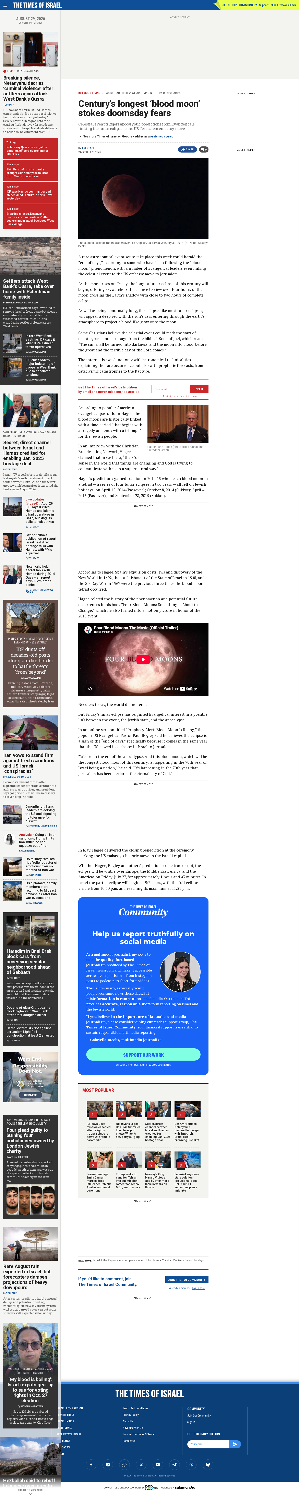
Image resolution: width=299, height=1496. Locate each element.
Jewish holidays (194, 1260)
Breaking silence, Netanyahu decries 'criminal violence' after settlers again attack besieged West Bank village (30, 219)
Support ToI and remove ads (277, 5)
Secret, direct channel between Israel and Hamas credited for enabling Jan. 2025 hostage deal (157, 1132)
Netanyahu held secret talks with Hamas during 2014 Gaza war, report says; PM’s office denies (40, 576)
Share (190, 149)
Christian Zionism (172, 1260)
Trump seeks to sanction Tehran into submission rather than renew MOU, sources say (128, 1181)
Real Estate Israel (69, 1434)
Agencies (11, 777)
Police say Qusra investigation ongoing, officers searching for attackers (27, 151)
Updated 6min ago (27, 71)
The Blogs (63, 1441)
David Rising (50, 826)
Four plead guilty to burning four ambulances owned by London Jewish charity (30, 1140)
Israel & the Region (104, 1260)
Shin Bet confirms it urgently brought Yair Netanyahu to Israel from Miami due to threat (28, 173)
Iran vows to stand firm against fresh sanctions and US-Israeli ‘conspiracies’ (28, 763)
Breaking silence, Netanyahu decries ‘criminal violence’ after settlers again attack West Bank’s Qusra (28, 88)
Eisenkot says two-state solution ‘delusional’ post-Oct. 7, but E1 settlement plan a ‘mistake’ (187, 1182)
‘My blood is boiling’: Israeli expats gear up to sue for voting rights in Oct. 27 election (30, 1390)
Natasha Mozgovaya (32, 1406)
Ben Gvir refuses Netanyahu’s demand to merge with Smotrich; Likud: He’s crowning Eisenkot (187, 1132)
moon (139, 1260)
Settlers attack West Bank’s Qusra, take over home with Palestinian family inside (28, 289)
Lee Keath (33, 826)
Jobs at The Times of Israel (139, 1434)
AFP (11, 1157)
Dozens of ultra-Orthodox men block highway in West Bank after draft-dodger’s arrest (29, 1011)
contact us (129, 1441)
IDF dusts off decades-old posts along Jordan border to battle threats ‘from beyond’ (30, 660)
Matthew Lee (35, 903)
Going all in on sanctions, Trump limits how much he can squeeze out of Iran (37, 840)
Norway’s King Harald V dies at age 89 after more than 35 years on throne (157, 1181)
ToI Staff (88, 148)
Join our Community (239, 5)
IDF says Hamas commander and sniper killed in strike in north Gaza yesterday (29, 195)
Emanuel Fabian (14, 303)
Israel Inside (65, 1421)
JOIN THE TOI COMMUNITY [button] (186, 1279)
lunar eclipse (126, 1260)
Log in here (198, 1288)
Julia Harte (34, 875)
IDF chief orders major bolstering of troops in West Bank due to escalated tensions (41, 367)
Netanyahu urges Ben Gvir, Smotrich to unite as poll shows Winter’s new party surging (128, 1130)
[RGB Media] (152, 1487)
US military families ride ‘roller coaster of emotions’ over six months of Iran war (42, 864)
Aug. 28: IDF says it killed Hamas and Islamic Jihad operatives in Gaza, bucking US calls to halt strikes (40, 513)
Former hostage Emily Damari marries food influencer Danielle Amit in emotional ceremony (99, 1182)
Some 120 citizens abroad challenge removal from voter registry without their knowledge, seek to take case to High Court (30, 1417)
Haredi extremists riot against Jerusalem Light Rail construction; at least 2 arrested (30, 1031)
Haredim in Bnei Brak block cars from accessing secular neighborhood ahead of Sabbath (29, 962)
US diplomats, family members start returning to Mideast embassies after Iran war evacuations (41, 890)
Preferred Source (161, 136)
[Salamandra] (185, 1487)
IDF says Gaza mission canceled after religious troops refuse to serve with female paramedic (99, 1132)
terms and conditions (135, 1408)
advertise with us (133, 1427)
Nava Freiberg (27, 851)
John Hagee (152, 1260)
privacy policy (131, 1414)
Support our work (143, 1055)
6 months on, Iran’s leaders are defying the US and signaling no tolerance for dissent (41, 814)
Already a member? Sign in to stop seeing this (143, 1064)
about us (128, 1421)
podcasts (63, 1447)
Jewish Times (65, 1414)
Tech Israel (64, 1427)
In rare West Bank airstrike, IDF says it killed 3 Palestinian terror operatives (40, 341)
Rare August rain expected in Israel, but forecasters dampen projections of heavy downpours (27, 1277)
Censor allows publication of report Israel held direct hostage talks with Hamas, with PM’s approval (41, 544)
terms (194, 396)
